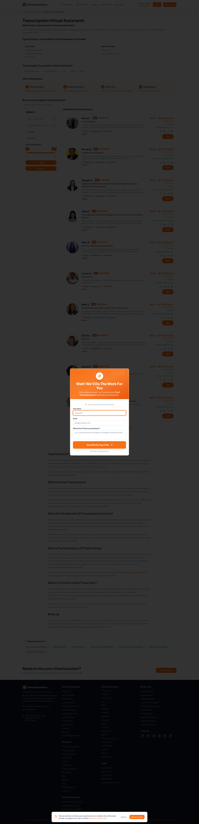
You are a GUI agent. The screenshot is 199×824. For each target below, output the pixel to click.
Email (75, 418)
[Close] (126, 371)
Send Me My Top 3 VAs (98, 445)
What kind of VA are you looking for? (86, 428)
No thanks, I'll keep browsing (99, 451)
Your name (77, 409)
